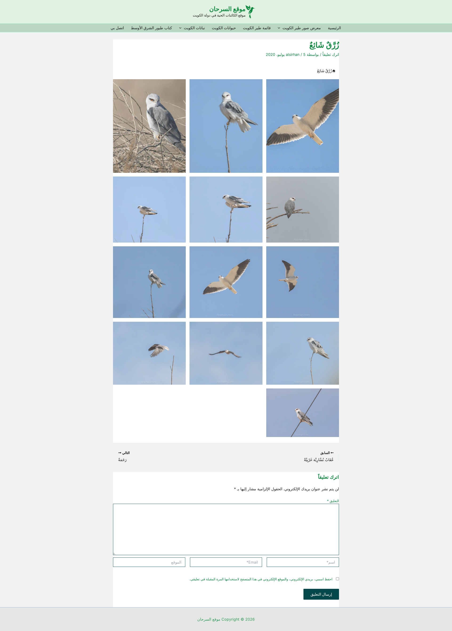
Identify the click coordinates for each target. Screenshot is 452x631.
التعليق (333, 501)
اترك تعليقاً (331, 54)
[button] (280, 28)
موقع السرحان (227, 8)
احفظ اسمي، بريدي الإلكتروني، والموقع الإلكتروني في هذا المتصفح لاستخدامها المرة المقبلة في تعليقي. (261, 579)
